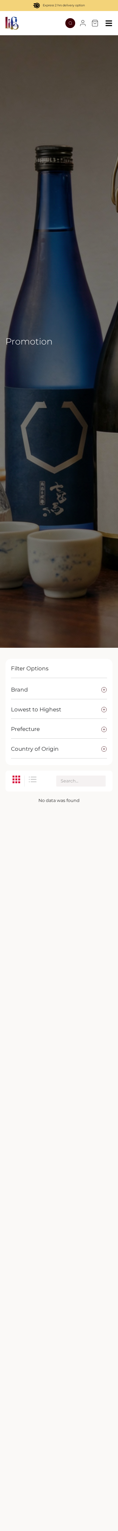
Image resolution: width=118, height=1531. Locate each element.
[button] (83, 23)
